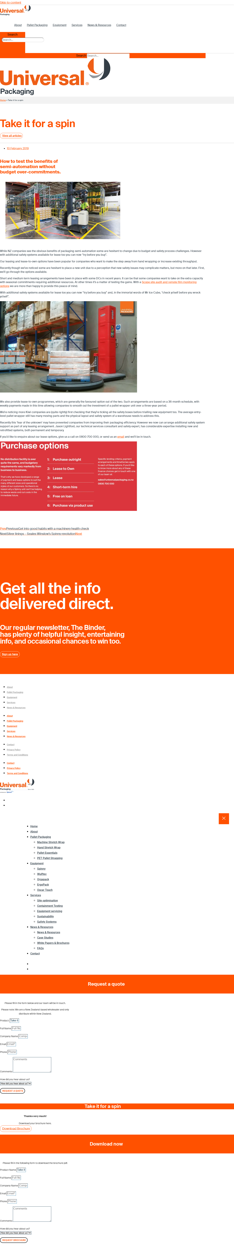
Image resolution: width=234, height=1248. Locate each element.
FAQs (40, 948)
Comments (6, 1071)
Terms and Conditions (17, 755)
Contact (121, 25)
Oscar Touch (45, 890)
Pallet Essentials (47, 852)
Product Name (8, 1169)
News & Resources (99, 25)
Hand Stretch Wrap (48, 847)
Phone (4, 1052)
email (120, 437)
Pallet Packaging (37, 25)
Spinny (41, 868)
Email (3, 1044)
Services (77, 25)
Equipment (59, 25)
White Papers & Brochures (53, 943)
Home (3, 100)
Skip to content (10, 3)
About (18, 25)
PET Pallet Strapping (50, 858)
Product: (5, 1020)
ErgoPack (43, 884)
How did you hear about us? (15, 1079)
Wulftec (42, 874)
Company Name (9, 1036)
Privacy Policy (13, 749)
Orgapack (43, 879)
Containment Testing (50, 905)
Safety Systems (47, 921)
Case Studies (45, 937)
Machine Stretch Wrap (51, 842)
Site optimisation (47, 900)
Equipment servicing (49, 911)
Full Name (6, 1028)
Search (12, 34)
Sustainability (45, 916)
